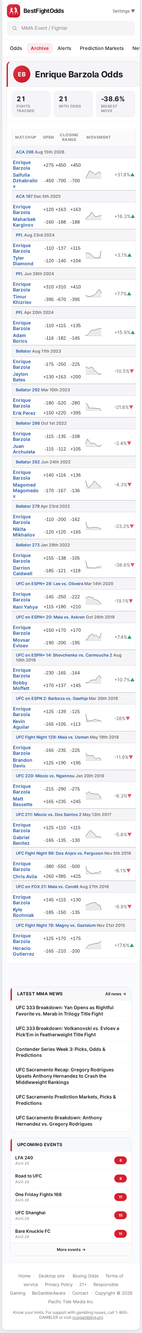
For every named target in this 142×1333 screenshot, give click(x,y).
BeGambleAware (49, 1293)
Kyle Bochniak (23, 912)
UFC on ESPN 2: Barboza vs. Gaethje (52, 698)
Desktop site (52, 1275)
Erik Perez (24, 413)
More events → (71, 1249)
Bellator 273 (28, 544)
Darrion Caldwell (22, 570)
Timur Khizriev (22, 299)
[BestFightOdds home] (13, 11)
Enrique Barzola (22, 165)
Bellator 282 (28, 461)
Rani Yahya (25, 607)
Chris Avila (25, 876)
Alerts (64, 48)
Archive (40, 48)
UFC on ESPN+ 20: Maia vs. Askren (50, 617)
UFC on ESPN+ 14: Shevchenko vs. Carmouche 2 (64, 655)
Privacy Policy (59, 1284)
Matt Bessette (22, 801)
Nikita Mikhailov (24, 532)
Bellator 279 (28, 506)
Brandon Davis (22, 762)
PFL (19, 235)
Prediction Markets (102, 48)
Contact (80, 1293)
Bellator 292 (28, 389)
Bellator (23, 351)
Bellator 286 (28, 423)
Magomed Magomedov (26, 490)
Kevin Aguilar (21, 724)
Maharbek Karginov (24, 222)
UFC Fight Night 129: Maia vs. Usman (52, 737)
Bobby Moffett (21, 685)
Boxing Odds (86, 1275)
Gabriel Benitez (21, 840)
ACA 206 (25, 152)
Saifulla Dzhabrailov (25, 180)
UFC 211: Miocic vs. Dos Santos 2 (49, 814)
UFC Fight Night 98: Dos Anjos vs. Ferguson (59, 853)
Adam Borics (20, 338)
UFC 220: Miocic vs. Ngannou (45, 775)
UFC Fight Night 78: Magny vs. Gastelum (56, 925)
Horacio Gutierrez (23, 951)
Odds (16, 48)
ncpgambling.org (87, 1317)
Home (24, 1275)
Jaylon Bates (20, 376)
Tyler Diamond (23, 260)
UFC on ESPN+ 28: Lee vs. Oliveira (49, 583)
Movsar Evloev (21, 642)
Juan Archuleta (24, 448)
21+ (83, 1284)
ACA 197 (24, 196)
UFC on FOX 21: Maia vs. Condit (47, 886)
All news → (115, 993)
